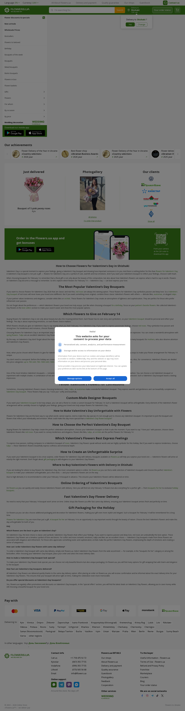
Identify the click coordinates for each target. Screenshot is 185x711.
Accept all (110, 378)
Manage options (74, 378)
